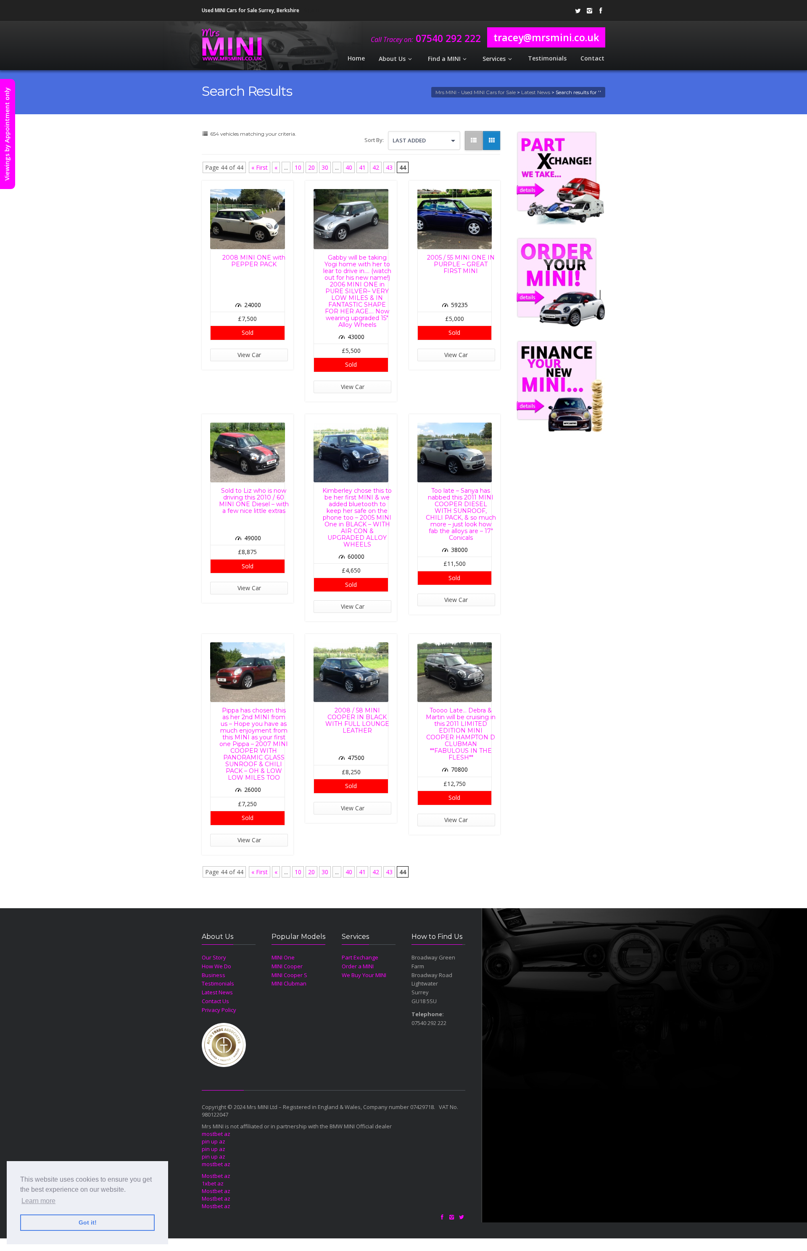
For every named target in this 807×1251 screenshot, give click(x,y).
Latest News (535, 92)
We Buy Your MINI (364, 975)
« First (259, 167)
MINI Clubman (289, 983)
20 (311, 167)
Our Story (214, 957)
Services (494, 59)
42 (375, 167)
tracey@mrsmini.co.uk (546, 37)
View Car (249, 355)
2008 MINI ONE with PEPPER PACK (253, 261)
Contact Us (215, 1001)
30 (325, 167)
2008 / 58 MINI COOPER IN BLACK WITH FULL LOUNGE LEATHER (357, 720)
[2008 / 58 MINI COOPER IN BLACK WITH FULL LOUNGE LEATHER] (351, 672)
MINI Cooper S (289, 975)
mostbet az (216, 1134)
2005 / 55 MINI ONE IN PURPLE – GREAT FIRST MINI (461, 264)
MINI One (283, 957)
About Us (392, 59)
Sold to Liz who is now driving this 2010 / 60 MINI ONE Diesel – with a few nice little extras (254, 501)
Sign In (311, 10)
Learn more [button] (38, 1200)
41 (362, 167)
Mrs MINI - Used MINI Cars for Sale (475, 92)
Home (356, 58)
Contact (592, 58)
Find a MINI (444, 59)
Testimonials (547, 58)
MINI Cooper (287, 966)
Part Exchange (360, 957)
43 (389, 167)
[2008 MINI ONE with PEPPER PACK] (247, 219)
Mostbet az (216, 1176)
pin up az (213, 1141)
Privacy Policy (219, 1010)
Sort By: (374, 140)
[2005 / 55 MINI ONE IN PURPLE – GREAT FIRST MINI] (454, 219)
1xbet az (213, 1183)
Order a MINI (358, 966)
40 (348, 167)
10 (298, 167)
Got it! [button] (88, 1222)
